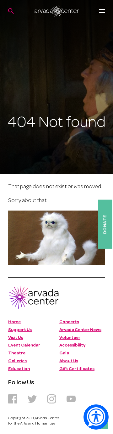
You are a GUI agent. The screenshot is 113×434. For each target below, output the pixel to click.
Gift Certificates (76, 369)
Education (19, 369)
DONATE (105, 224)
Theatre (16, 353)
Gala (64, 353)
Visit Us (15, 338)
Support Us (20, 330)
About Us (68, 361)
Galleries (17, 361)
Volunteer (69, 338)
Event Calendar (24, 345)
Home (14, 322)
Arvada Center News (80, 330)
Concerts (69, 322)
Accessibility (72, 345)
